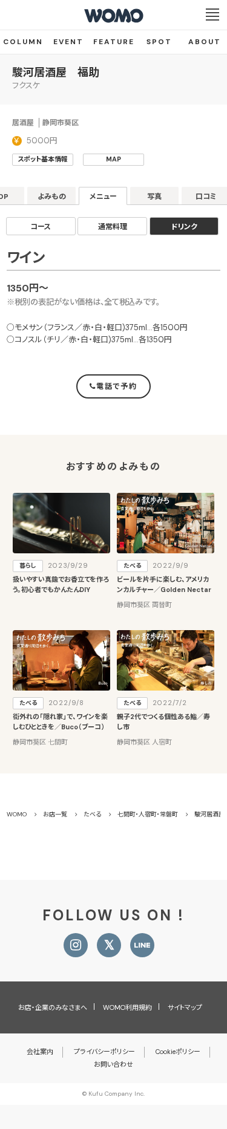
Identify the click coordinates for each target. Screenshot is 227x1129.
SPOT (159, 42)
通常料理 (112, 227)
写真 (154, 196)
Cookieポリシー (178, 1051)
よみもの (52, 196)
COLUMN (23, 42)
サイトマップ (185, 1007)
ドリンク (184, 227)
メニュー (103, 196)
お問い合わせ (113, 1064)
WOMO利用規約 (127, 1007)
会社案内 (40, 1051)
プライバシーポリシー (104, 1051)
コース (40, 227)
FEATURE (113, 42)
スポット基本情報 (43, 159)
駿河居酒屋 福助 (55, 72)
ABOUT (204, 42)
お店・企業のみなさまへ (52, 1007)
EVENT (68, 42)
